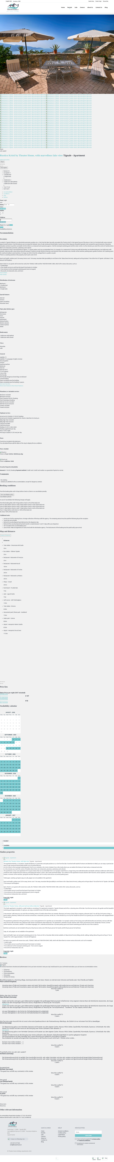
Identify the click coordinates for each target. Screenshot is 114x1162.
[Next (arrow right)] (2, 683)
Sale (76, 7)
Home (63, 7)
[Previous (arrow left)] (0, 683)
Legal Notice (61, 1134)
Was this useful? (57, 988)
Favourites (105, 1)
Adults (2, 210)
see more (5, 1004)
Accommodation (8, 192)
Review (6, 197)
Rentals (69, 7)
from (1, 200)
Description (4, 167)
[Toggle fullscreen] (2, 164)
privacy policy (96, 1139)
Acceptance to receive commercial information (86, 1144)
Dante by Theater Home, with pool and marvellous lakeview (21, 906)
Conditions (7, 193)
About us (90, 7)
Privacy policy (62, 1136)
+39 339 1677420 (15, 1143)
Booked (6, 841)
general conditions (84, 1140)
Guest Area (91, 1)
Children (2, 217)
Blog (106, 7)
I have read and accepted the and (88, 1139)
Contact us (99, 7)
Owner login (98, 1)
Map (5, 195)
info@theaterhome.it (16, 1145)
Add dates (3, 208)
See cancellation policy (7, 494)
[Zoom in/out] (4, 164)
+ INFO (5, 899)
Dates (2, 204)
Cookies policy (62, 1133)
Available (7, 845)
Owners (82, 7)
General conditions (63, 1131)
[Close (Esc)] (0, 164)
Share (2, 162)
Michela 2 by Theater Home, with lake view (16, 861)
